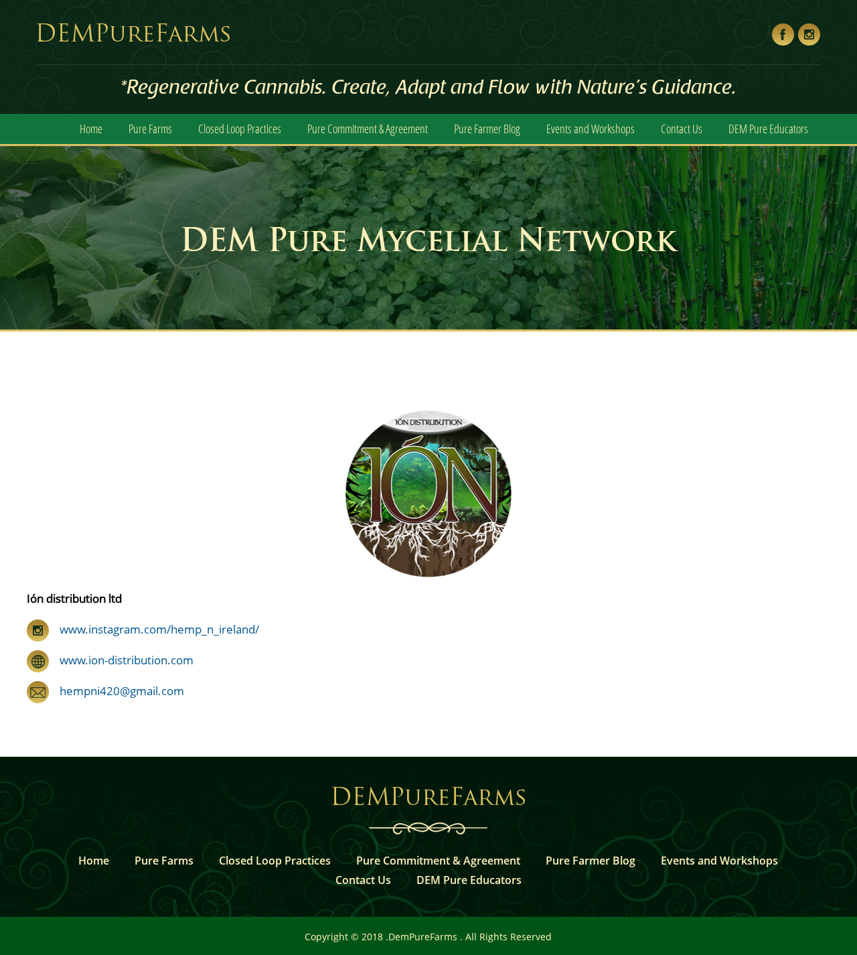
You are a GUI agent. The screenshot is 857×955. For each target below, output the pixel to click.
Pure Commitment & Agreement (367, 129)
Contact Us (681, 129)
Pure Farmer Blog (487, 129)
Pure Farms (150, 129)
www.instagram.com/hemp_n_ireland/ (158, 629)
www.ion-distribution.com (121, 660)
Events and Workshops (590, 129)
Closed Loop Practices (239, 129)
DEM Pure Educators (768, 129)
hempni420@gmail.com (116, 691)
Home (91, 129)
